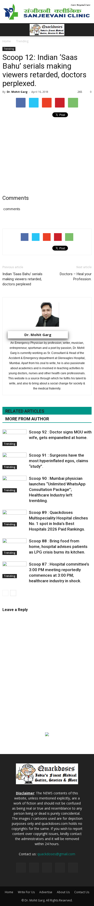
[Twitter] (60, 867)
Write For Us (26, 892)
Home (9, 892)
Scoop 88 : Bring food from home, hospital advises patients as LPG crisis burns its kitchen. (58, 546)
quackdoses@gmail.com (56, 854)
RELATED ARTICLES (24, 411)
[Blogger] (21, 867)
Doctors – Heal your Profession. (76, 276)
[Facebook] (34, 867)
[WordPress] (73, 867)
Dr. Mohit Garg (17, 91)
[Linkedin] (47, 867)
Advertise (45, 892)
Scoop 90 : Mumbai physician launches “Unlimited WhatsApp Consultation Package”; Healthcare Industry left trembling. (57, 489)
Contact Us (81, 892)
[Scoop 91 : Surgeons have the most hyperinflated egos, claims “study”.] (14, 461)
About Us (63, 892)
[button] (87, 29)
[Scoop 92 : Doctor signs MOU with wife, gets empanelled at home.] (14, 437)
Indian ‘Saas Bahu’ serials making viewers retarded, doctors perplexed (22, 279)
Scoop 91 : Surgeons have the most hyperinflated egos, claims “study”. (58, 461)
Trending (9, 48)
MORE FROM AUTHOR (27, 418)
